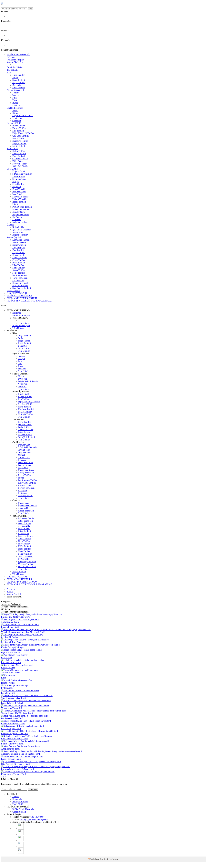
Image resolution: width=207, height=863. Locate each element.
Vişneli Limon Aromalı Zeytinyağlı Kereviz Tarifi (23, 632)
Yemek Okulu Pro (15, 62)
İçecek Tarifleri (19, 202)
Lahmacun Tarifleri (20, 240)
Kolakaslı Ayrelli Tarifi (11, 728)
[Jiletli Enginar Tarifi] (20, 619)
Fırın (14, 98)
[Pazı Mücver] (14, 655)
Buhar (15, 103)
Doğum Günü (18, 171)
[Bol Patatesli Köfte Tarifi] (24, 716)
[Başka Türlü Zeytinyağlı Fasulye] (31, 614)
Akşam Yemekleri (20, 235)
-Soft (90, 859)
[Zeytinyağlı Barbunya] (22, 634)
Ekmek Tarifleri (19, 128)
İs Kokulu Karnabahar (11, 662)
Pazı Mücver (6, 657)
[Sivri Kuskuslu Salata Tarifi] (27, 695)
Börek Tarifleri (18, 125)
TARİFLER (12, 70)
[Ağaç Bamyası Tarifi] (21, 746)
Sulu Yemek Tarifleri (21, 288)
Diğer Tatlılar (18, 161)
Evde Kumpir (7, 688)
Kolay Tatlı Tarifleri (21, 209)
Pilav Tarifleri (18, 265)
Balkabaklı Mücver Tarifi (12, 743)
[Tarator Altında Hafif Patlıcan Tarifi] (33, 711)
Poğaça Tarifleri (19, 143)
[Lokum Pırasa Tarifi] (20, 624)
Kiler (9, 72)
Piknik (15, 204)
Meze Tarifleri (18, 273)
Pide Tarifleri (18, 250)
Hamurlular (17, 799)
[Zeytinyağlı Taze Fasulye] (25, 639)
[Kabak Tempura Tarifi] (22, 756)
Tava (14, 100)
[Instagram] (21, 834)
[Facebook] (21, 847)
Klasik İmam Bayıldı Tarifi (13, 723)
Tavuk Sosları (18, 176)
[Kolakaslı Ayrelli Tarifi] (22, 726)
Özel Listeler (12, 169)
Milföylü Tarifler (19, 146)
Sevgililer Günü (19, 179)
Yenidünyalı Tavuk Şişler (12, 708)
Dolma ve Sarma (19, 257)
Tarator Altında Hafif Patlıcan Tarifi (17, 713)
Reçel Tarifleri (18, 82)
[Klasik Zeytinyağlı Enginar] (30, 645)
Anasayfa (11, 589)
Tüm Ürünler (24, 323)
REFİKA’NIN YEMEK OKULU (22, 298)
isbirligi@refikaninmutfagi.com (34, 819)
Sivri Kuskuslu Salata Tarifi (13, 698)
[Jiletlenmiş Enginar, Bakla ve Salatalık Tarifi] (41, 751)
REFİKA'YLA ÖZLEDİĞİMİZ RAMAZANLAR (29, 301)
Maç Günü (17, 194)
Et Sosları (16, 219)
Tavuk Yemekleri (19, 278)
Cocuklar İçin (18, 184)
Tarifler (10, 591)
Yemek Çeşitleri (14, 237)
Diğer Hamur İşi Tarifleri (23, 133)
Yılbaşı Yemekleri (20, 199)
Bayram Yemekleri (20, 214)
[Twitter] (21, 853)
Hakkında (11, 57)
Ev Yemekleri (18, 280)
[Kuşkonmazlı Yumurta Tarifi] (27, 771)
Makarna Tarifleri (20, 285)
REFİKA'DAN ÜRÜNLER (19, 295)
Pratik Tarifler (18, 804)
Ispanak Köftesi (8, 683)
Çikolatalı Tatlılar (20, 158)
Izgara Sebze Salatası (10, 652)
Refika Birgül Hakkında (23, 809)
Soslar (15, 77)
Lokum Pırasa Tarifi (10, 627)
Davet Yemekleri (19, 189)
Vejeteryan (17, 118)
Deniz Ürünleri (19, 245)
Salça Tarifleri (18, 80)
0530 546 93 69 (36, 817)
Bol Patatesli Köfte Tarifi (12, 718)
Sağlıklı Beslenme (15, 108)
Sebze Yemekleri (19, 242)
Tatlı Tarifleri (12, 148)
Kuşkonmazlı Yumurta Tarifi (13, 774)
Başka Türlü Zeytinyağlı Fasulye (15, 617)
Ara (30, 9)
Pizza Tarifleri (18, 262)
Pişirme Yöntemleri (15, 90)
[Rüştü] (8, 675)
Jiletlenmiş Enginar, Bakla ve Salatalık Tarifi (20, 754)
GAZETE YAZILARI (17, 293)
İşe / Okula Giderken (21, 229)
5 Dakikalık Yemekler (22, 174)
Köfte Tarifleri (18, 268)
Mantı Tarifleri (18, 138)
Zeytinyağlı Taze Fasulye (12, 642)
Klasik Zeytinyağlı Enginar (13, 647)
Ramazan (16, 186)
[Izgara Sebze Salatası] (21, 650)
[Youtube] (21, 828)
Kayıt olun (33, 789)
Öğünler (10, 224)
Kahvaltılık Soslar (20, 196)
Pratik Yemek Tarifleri (22, 207)
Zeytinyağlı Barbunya (11, 637)
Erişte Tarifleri (18, 252)
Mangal (15, 95)
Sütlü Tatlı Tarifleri (20, 166)
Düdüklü (16, 105)
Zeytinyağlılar (18, 247)
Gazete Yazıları (19, 812)
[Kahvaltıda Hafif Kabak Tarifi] (26, 736)
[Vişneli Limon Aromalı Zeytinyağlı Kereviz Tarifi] (46, 629)
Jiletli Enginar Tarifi (10, 622)
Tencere (15, 92)
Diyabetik (16, 113)
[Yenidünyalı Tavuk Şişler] (25, 705)
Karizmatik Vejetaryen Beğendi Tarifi (17, 769)
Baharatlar (17, 85)
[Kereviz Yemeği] (17, 665)
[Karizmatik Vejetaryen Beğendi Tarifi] (35, 766)
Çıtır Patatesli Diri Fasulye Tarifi (15, 764)
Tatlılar (15, 796)
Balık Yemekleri (19, 275)
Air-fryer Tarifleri (20, 801)
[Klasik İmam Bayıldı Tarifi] (26, 721)
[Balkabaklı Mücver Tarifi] (25, 741)
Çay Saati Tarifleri (20, 136)
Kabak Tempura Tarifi (11, 759)
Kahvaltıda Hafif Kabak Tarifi (14, 738)
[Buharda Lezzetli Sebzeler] (26, 700)
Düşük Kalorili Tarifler (22, 115)
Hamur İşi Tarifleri (15, 123)
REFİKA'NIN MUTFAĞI (18, 54)
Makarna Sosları (19, 222)
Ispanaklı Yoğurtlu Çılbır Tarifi (14, 733)
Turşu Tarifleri (18, 75)
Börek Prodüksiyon (15, 67)
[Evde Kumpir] (15, 685)
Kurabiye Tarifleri (20, 141)
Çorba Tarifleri (18, 260)
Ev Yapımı (17, 217)
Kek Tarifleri (18, 131)
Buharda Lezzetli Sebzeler (13, 703)
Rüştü (3, 678)
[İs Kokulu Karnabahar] (22, 660)
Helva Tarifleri (18, 151)
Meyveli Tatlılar (19, 164)
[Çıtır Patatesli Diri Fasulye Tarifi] (31, 761)
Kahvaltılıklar (18, 227)
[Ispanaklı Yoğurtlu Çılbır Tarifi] (29, 731)
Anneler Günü (18, 212)
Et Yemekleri (18, 255)
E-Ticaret (96, 859)
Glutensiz (16, 120)
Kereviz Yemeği (8, 667)
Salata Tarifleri (18, 270)
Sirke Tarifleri (18, 87)
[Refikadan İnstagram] (21, 840)
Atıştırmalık (17, 232)
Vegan (15, 110)
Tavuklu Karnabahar (10, 672)
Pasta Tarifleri (18, 156)
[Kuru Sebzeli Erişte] (20, 690)
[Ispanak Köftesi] (17, 680)
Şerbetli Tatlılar (19, 153)
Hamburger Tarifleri (21, 283)
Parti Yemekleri (19, 191)
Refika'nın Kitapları (15, 59)
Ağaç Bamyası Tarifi (10, 749)
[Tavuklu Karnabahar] (21, 670)
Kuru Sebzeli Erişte (9, 693)
